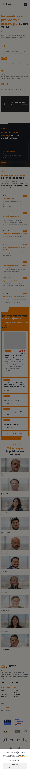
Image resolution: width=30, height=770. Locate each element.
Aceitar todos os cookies (15, 767)
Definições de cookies (15, 760)
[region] (15, 759)
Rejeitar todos (15, 764)
